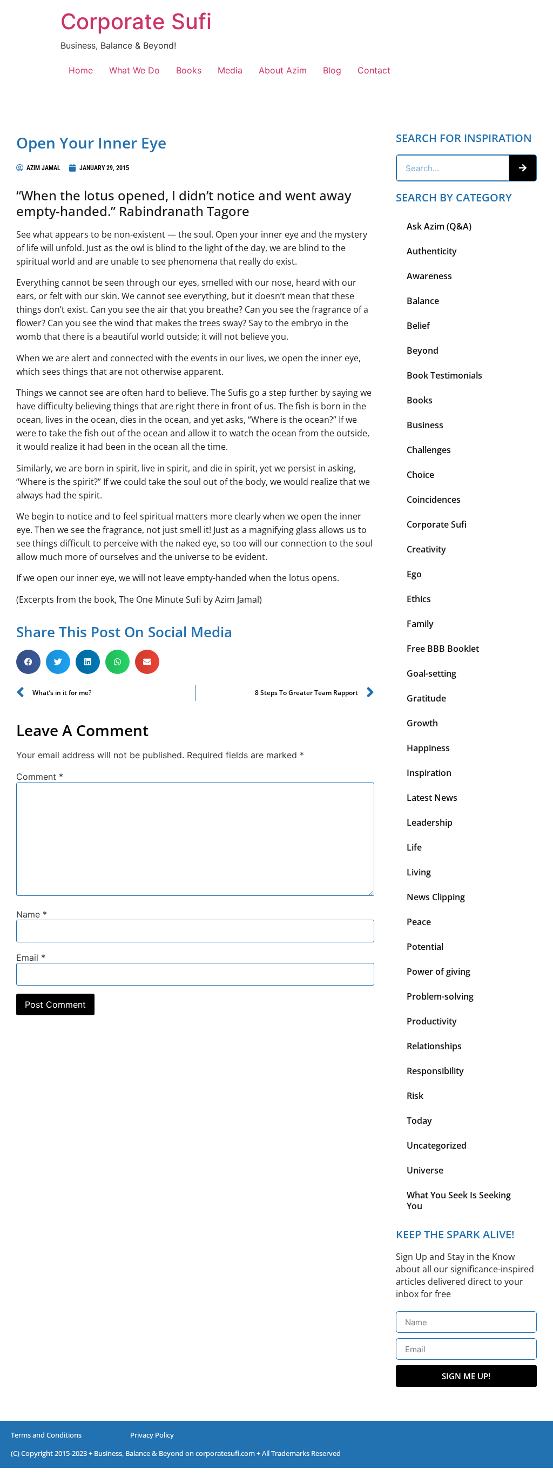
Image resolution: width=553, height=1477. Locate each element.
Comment (39, 776)
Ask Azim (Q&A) (439, 226)
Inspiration (429, 773)
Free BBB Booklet (443, 649)
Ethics (419, 599)
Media (230, 70)
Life (414, 847)
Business (425, 425)
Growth (422, 723)
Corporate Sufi (136, 21)
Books (188, 70)
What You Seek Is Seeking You (459, 1200)
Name (31, 914)
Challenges (429, 450)
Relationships (434, 1046)
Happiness (428, 748)
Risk (415, 1096)
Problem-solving (440, 996)
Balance (423, 301)
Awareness (429, 276)
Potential (425, 947)
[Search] (522, 168)
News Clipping (436, 897)
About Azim (283, 70)
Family (420, 624)
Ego (414, 574)
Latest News (432, 798)
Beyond (423, 350)
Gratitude (426, 698)
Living (419, 872)
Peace (419, 922)
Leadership (430, 822)
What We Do (134, 70)
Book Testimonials (444, 375)
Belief (418, 326)
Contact (374, 70)
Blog (332, 70)
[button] (28, 662)
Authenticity (432, 251)
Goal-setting (431, 673)
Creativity (426, 549)
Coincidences (434, 499)
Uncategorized (437, 1145)
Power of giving (438, 971)
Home (81, 70)
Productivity (432, 1021)
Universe (425, 1170)
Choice (420, 475)
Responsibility (435, 1071)
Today (419, 1121)
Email (30, 957)
